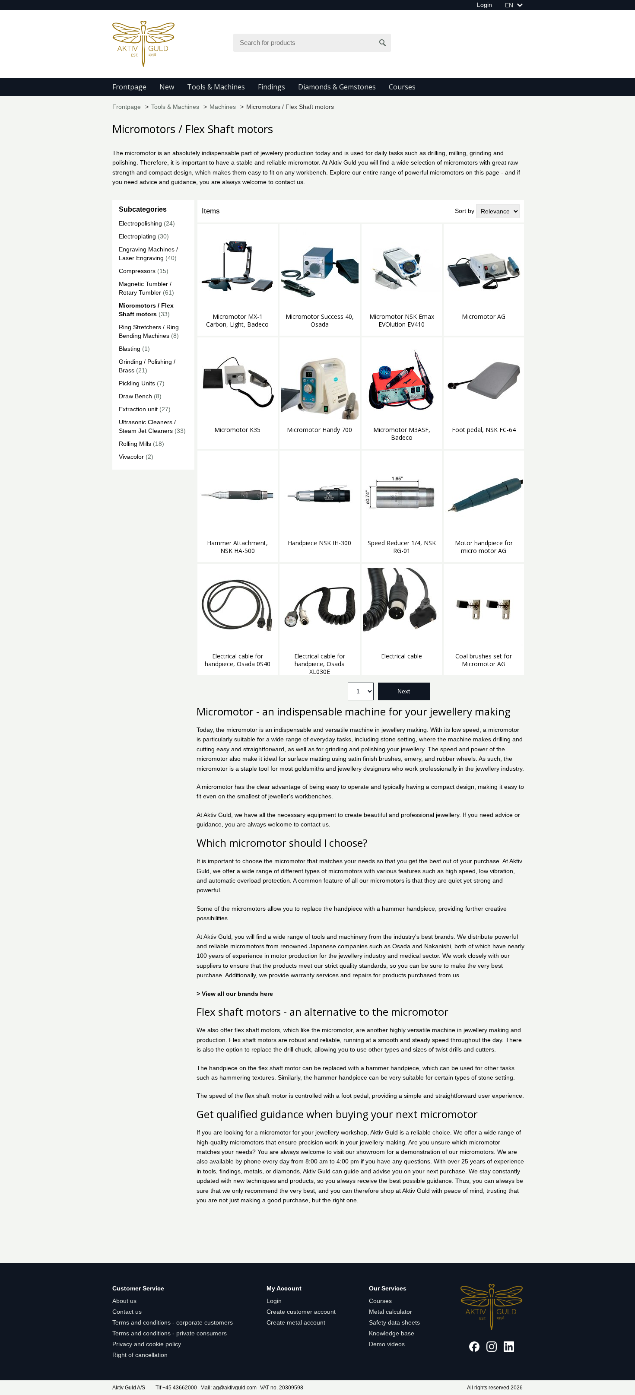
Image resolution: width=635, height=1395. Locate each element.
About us (124, 1300)
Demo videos (387, 1344)
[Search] (383, 43)
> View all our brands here (235, 993)
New (166, 87)
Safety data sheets (394, 1322)
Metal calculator (390, 1311)
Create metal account (296, 1322)
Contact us (127, 1311)
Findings (271, 87)
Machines (223, 106)
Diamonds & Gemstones (337, 87)
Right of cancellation (140, 1354)
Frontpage (129, 87)
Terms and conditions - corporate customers (172, 1322)
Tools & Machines (216, 87)
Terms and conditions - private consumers (169, 1333)
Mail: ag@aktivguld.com (228, 1388)
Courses (402, 87)
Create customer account (301, 1311)
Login (484, 4)
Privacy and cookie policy (146, 1344)
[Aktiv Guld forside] (143, 43)
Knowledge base (391, 1333)
